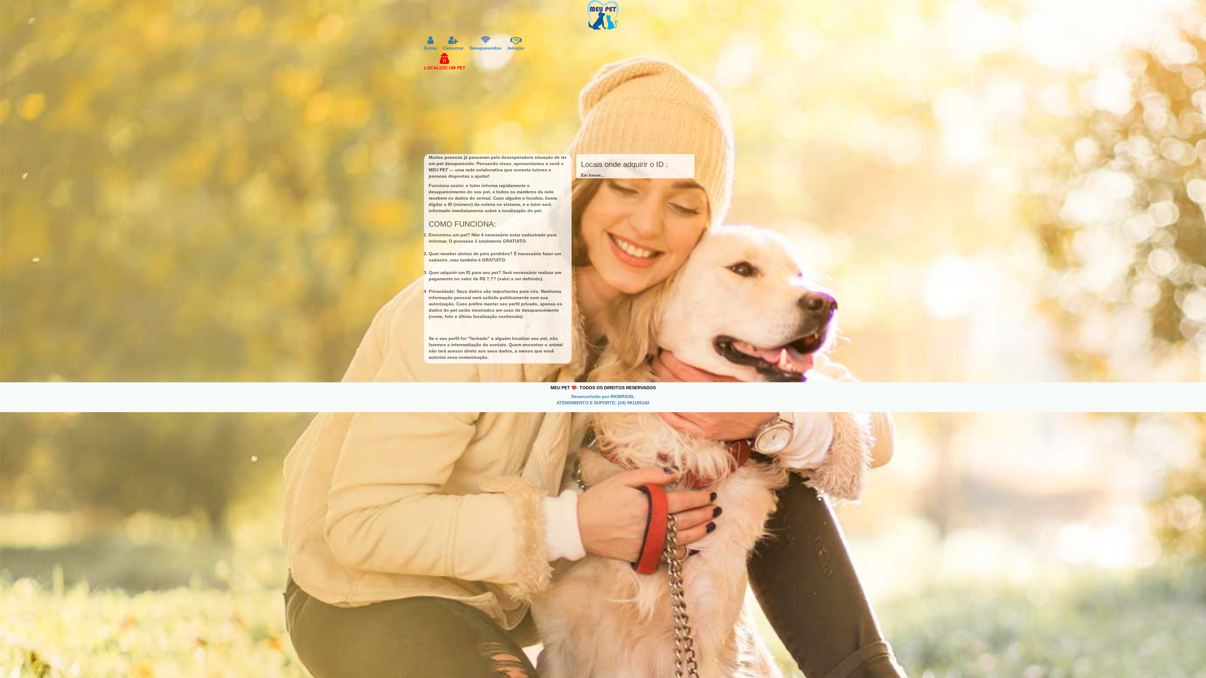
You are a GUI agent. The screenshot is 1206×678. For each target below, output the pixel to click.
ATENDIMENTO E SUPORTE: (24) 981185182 (603, 402)
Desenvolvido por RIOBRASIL (603, 396)
